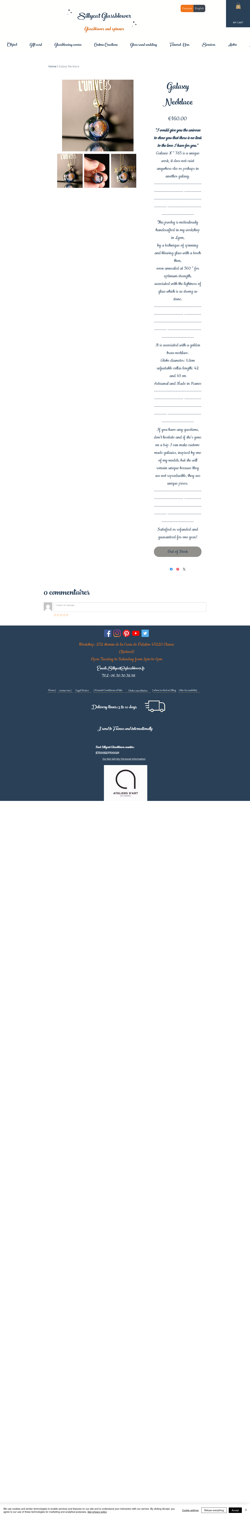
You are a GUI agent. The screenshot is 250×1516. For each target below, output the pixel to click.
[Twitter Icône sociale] (145, 633)
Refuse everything (214, 1510)
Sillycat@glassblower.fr (126, 669)
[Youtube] (135, 633)
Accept (235, 1510)
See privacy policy (97, 1511)
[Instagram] (117, 633)
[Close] (246, 1510)
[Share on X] (184, 569)
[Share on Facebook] (171, 569)
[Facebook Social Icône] (107, 633)
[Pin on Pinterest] (178, 569)
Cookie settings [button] (190, 1510)
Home (52, 66)
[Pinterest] (126, 633)
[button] (238, 6)
